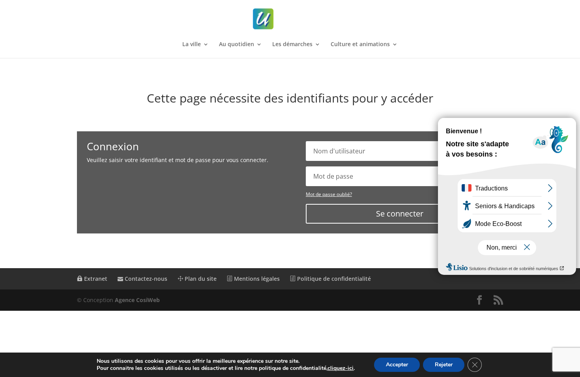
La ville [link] (191, 44)
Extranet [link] (94, 278)
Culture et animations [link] (360, 44)
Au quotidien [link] (236, 44)
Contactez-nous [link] (145, 278)
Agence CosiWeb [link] (137, 300)
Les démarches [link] (292, 44)
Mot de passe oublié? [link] (329, 194)
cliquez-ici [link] (340, 368)
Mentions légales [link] (256, 278)
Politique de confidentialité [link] (333, 278)
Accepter (397, 364)
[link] (291, 19)
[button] (479, 300)
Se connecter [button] (399, 213)
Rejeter (444, 364)
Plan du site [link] (200, 278)
